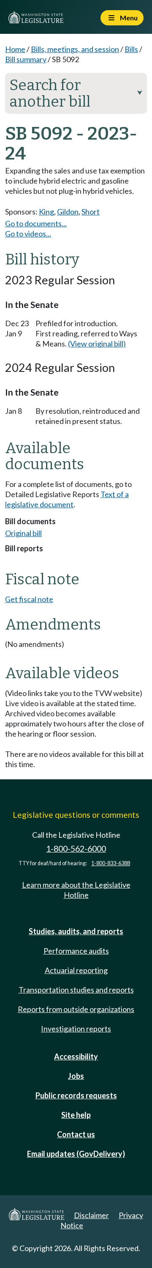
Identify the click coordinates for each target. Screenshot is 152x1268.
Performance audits (76, 950)
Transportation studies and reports (76, 989)
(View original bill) (97, 343)
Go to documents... (36, 223)
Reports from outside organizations (76, 1009)
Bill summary (25, 59)
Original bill (23, 533)
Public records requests (76, 1095)
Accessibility (76, 1056)
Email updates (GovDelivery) (76, 1153)
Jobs (76, 1076)
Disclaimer (91, 1215)
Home (15, 49)
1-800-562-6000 (76, 848)
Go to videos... (28, 233)
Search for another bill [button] (76, 93)
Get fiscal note (29, 599)
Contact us (76, 1134)
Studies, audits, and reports (76, 931)
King (46, 211)
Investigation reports (76, 1028)
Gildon (68, 211)
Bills (131, 49)
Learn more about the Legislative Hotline (76, 889)
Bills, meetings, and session (75, 49)
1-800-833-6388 (110, 863)
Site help (76, 1114)
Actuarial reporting (76, 970)
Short (90, 211)
